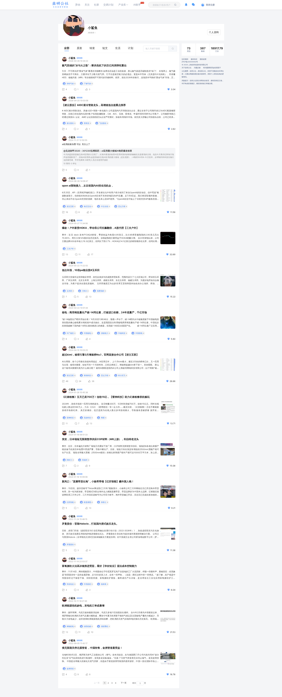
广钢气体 (87, 83)
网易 (103, 418)
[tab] (66, 48)
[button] (123, 4)
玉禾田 (69, 291)
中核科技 (121, 333)
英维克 (86, 123)
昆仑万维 (121, 206)
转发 (92, 48)
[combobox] (162, 5)
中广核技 (70, 333)
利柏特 (84, 460)
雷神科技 (70, 418)
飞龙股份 (102, 123)
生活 (117, 48)
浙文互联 (70, 206)
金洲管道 (70, 669)
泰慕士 (103, 502)
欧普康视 (87, 502)
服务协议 (194, 59)
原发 (79, 48)
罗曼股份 (70, 544)
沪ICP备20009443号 (190, 62)
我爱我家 (100, 291)
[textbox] (162, 5)
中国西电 (138, 333)
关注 (87, 4)
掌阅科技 (87, 375)
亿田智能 (70, 502)
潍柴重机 (104, 626)
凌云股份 (70, 123)
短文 (105, 48)
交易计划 (108, 4)
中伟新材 (87, 584)
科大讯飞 (121, 375)
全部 (66, 48)
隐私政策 (203, 59)
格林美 (103, 584)
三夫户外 (70, 249)
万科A (84, 291)
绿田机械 (87, 626)
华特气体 (70, 83)
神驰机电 (70, 626)
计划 (130, 48)
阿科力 (69, 460)
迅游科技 (87, 418)
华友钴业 (70, 584)
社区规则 (185, 59)
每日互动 (87, 206)
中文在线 (104, 206)
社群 (96, 4)
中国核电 (87, 333)
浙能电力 (104, 333)
